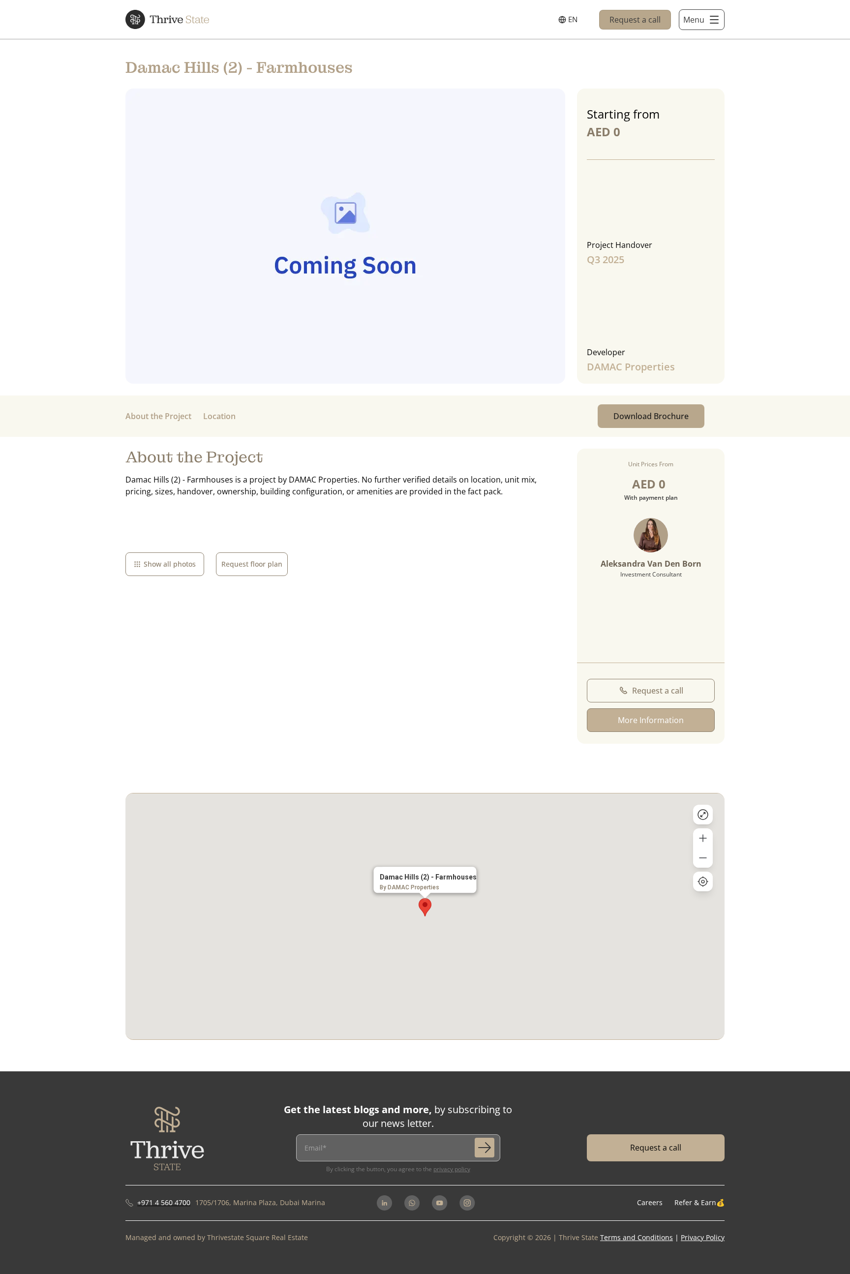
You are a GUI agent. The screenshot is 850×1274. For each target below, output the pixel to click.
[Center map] (703, 881)
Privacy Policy (451, 1169)
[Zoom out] (703, 858)
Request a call (635, 19)
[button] (425, 907)
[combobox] (567, 20)
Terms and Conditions (636, 1237)
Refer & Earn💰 (699, 1202)
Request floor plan (251, 564)
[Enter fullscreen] (703, 814)
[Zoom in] (703, 838)
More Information (651, 720)
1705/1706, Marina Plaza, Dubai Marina (260, 1202)
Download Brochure (651, 416)
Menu (693, 19)
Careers (650, 1202)
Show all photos (170, 564)
